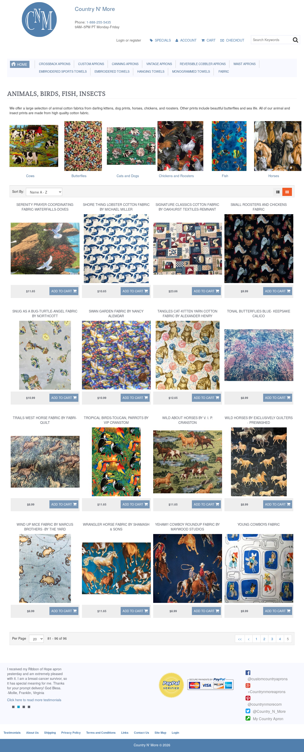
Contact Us (141, 732)
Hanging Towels (150, 71)
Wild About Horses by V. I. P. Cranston (187, 420)
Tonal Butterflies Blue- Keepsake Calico (258, 313)
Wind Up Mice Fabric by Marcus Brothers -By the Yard (45, 526)
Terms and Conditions (101, 732)
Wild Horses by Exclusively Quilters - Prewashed (259, 420)
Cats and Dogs (128, 175)
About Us (32, 732)
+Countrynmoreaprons (266, 691)
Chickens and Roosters (176, 175)
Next (62, 691)
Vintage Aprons (158, 64)
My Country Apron (268, 718)
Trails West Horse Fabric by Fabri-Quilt (45, 420)
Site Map (160, 732)
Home (22, 64)
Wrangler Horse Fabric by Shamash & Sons (116, 526)
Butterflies (78, 175)
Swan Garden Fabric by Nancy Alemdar (116, 313)
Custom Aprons (90, 64)
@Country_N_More (269, 711)
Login (175, 732)
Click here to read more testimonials (34, 699)
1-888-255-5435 (98, 22)
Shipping (50, 732)
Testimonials (12, 732)
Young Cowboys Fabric (259, 524)
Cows (30, 175)
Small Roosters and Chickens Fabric (259, 207)
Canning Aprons (124, 64)
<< (240, 638)
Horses (273, 175)
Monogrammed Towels (190, 71)
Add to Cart (61, 291)
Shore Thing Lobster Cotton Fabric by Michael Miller (116, 207)
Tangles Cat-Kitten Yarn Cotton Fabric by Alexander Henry (187, 313)
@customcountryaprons (268, 678)
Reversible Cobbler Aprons (202, 64)
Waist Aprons (244, 64)
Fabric (222, 71)
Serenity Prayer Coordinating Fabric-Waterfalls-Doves (44, 207)
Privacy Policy (71, 732)
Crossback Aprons (54, 64)
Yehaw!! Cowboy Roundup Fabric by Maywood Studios (187, 526)
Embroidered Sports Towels (62, 71)
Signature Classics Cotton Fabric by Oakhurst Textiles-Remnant (187, 207)
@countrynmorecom (265, 704)
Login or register (128, 40)
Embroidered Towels (111, 71)
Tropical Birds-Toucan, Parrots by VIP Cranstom (116, 420)
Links (124, 732)
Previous (13, 691)
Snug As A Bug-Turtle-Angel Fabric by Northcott (44, 313)
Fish (225, 175)
